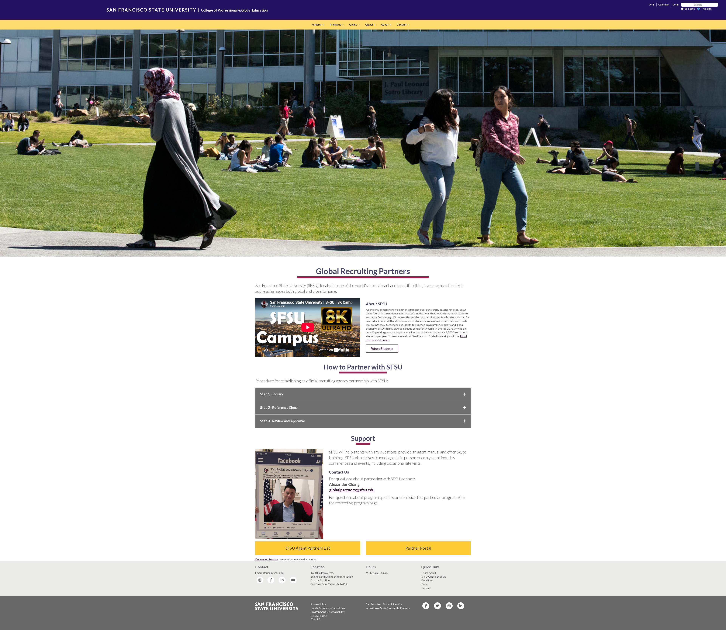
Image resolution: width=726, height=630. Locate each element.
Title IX (315, 619)
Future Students (382, 349)
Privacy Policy (319, 615)
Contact (404, 25)
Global (371, 25)
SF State (690, 8)
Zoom (424, 584)
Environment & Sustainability (328, 611)
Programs (338, 25)
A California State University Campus (388, 608)
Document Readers (266, 559)
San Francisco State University (384, 604)
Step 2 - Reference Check (279, 407)
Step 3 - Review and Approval (282, 421)
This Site (706, 8)
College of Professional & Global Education (234, 10)
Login (676, 4)
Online (355, 25)
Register (319, 25)
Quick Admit (428, 572)
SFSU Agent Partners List (307, 548)
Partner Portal (418, 548)
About (387, 25)
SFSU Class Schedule (433, 576)
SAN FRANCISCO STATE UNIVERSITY (151, 9)
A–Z (651, 4)
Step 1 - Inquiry (271, 394)
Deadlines (427, 580)
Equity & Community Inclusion (328, 608)
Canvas (425, 588)
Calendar (663, 4)
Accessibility (318, 604)
